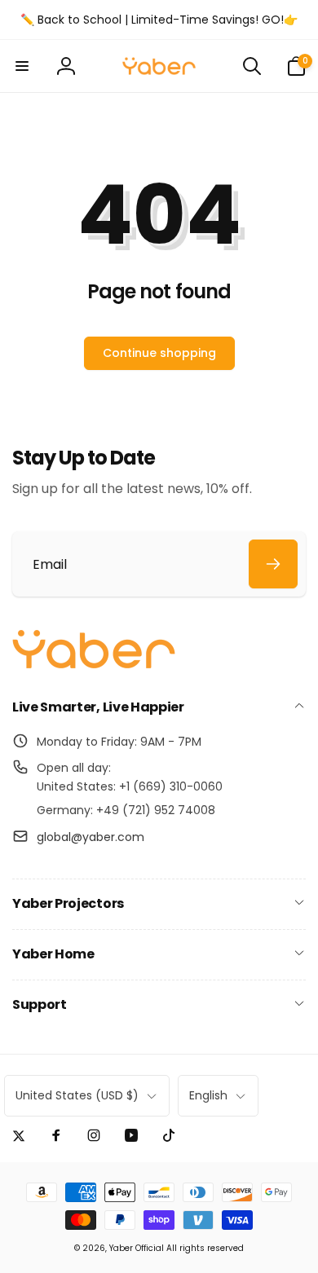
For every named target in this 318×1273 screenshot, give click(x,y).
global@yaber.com (90, 837)
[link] (159, 20)
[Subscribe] (273, 564)
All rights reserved (205, 1248)
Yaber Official (136, 1248)
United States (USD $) (77, 1095)
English (208, 1095)
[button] (22, 66)
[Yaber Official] (93, 664)
